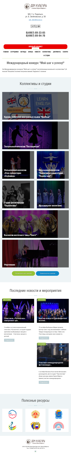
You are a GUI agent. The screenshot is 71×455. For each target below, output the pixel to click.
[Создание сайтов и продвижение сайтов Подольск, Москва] (35, 451)
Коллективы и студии (46, 53)
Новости (37, 52)
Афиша (30, 52)
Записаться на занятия (47, 273)
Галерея (65, 52)
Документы (57, 52)
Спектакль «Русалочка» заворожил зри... (14, 319)
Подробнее (9, 340)
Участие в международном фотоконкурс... (51, 364)
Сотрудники (14, 52)
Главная (6, 52)
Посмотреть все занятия (23, 273)
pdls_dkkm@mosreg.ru (35, 20)
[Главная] (35, 6)
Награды (23, 52)
